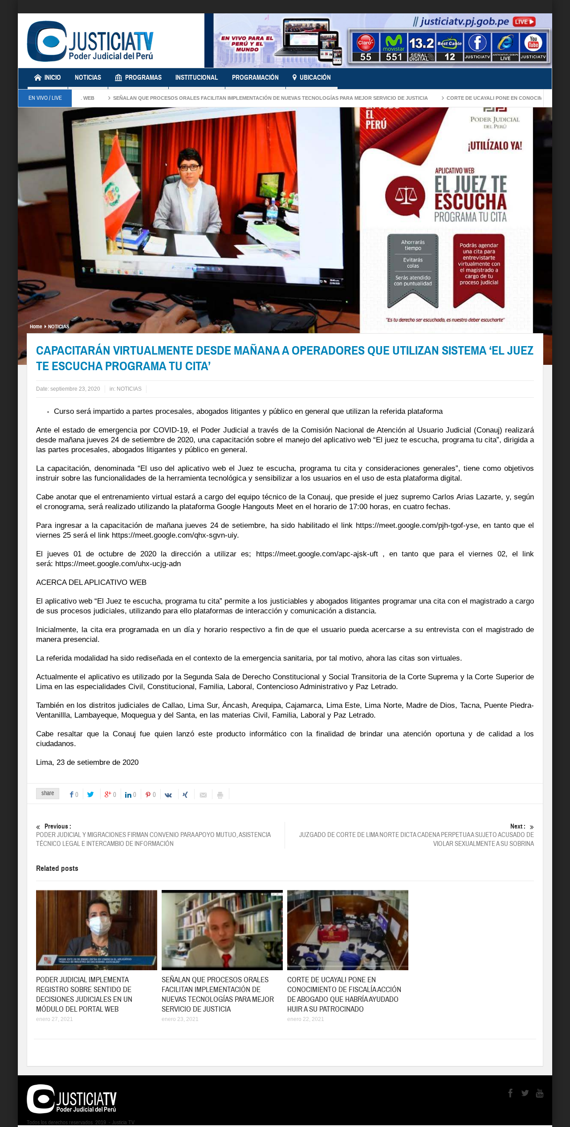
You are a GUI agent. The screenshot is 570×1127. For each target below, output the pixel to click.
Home (36, 326)
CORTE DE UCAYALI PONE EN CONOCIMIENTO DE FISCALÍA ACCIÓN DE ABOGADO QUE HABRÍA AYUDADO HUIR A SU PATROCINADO (344, 994)
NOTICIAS (88, 78)
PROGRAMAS (143, 78)
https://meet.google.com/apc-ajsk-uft (317, 554)
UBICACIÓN (315, 78)
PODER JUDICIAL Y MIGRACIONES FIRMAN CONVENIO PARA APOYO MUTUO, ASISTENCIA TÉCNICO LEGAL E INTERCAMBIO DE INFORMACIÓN (153, 835)
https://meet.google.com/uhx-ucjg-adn (118, 563)
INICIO (53, 78)
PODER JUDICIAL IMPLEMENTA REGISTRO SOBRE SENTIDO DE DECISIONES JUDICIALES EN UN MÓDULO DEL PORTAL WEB (84, 994)
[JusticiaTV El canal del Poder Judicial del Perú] (90, 40)
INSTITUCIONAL (196, 78)
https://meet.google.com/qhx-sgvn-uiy (174, 535)
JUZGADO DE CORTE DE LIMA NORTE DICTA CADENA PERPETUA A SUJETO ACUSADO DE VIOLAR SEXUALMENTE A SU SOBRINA (416, 835)
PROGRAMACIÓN (255, 78)
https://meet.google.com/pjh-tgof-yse (417, 525)
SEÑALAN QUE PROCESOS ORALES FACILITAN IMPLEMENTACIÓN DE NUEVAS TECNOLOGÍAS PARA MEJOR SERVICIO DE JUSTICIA (233, 98)
